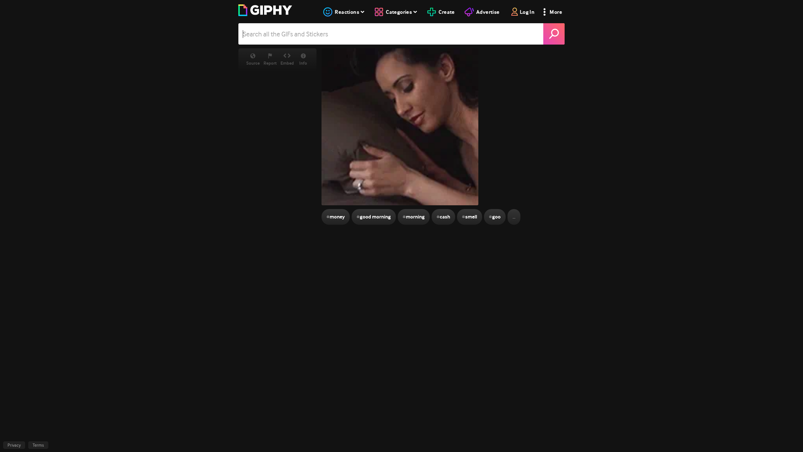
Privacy (14, 445)
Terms (38, 445)
